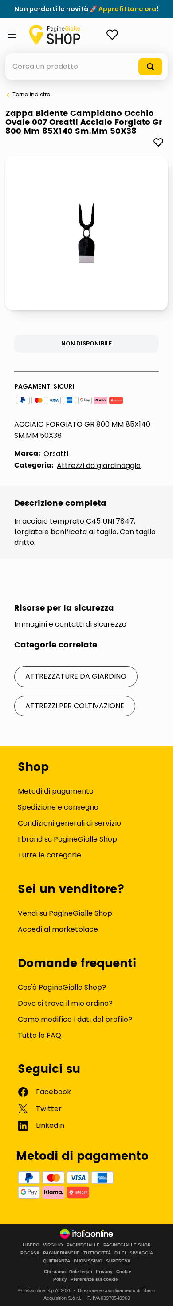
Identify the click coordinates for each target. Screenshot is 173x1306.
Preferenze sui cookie (94, 1279)
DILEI (120, 1253)
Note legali (80, 1271)
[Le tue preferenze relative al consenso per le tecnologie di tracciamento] (157, 1290)
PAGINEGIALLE (83, 1245)
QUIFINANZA (56, 1261)
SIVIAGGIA (141, 1253)
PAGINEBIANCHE (61, 1253)
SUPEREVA (118, 1261)
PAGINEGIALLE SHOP (127, 1245)
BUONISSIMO (88, 1261)
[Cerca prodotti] (150, 66)
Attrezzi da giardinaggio (99, 465)
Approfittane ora (127, 8)
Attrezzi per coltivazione (74, 706)
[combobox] (86, 66)
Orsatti (55, 454)
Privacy (104, 1271)
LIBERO (31, 1245)
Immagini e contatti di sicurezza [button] (70, 624)
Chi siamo (55, 1271)
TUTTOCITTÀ (97, 1253)
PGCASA (29, 1253)
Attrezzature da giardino (75, 676)
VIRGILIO (53, 1245)
